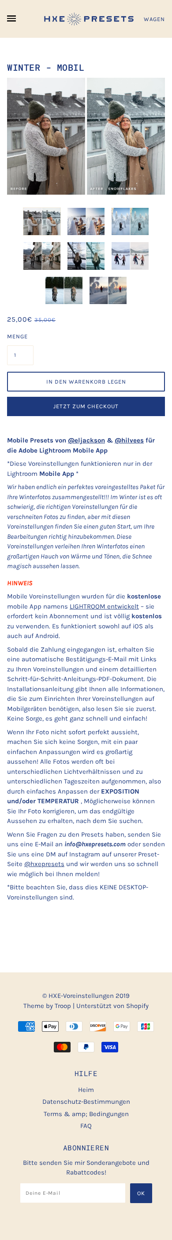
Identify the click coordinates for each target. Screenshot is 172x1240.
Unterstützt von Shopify (112, 1006)
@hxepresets (44, 864)
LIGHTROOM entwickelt (104, 606)
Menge (17, 336)
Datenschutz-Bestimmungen (86, 1102)
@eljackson (86, 440)
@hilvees (129, 440)
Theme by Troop (47, 1006)
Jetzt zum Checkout (86, 406)
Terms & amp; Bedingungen (86, 1114)
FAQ (86, 1126)
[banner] (86, 19)
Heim (86, 1090)
